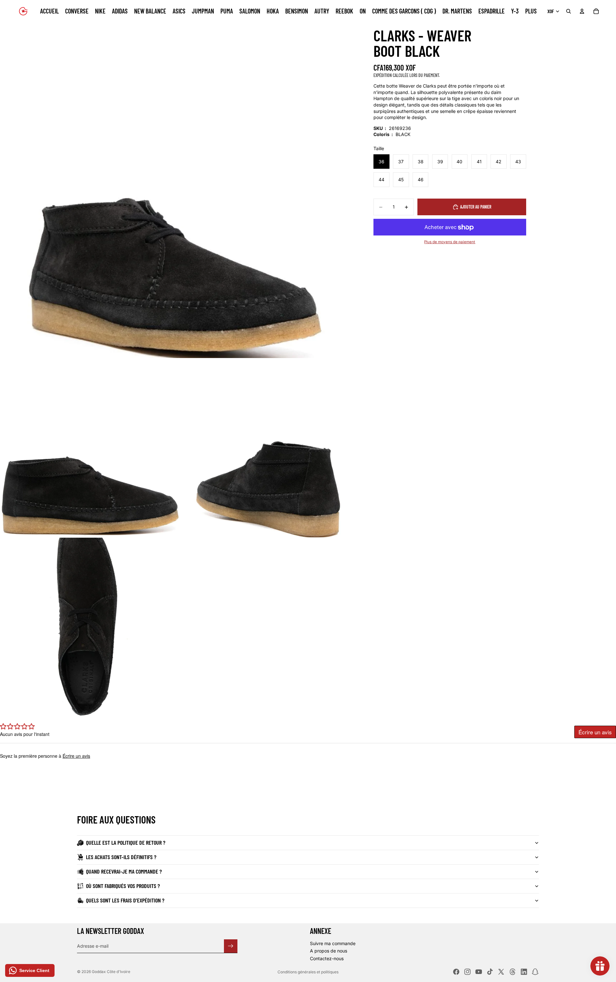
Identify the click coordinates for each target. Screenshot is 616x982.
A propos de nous (328, 950)
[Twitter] (501, 972)
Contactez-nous (327, 958)
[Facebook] (456, 972)
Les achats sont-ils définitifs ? (121, 856)
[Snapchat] (535, 972)
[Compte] (582, 11)
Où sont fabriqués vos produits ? (123, 885)
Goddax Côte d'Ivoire (111, 971)
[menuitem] (531, 11)
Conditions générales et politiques (308, 971)
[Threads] (513, 972)
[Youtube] (479, 972)
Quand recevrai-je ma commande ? (124, 871)
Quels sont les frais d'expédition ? (125, 900)
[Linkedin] (524, 972)
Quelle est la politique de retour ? (125, 842)
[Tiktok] (490, 972)
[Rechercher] (568, 11)
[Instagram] (467, 972)
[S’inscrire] (230, 945)
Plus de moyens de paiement (449, 242)
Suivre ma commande (332, 943)
